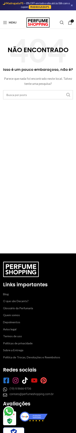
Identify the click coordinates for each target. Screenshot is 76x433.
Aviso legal (9, 329)
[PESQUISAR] (68, 94)
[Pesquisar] (62, 22)
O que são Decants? (16, 301)
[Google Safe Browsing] (9, 418)
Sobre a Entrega (13, 350)
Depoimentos (11, 322)
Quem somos (11, 315)
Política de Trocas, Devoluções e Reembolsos (31, 357)
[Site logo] (38, 22)
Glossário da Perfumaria (18, 308)
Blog (6, 294)
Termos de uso (12, 336)
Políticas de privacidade (18, 343)
